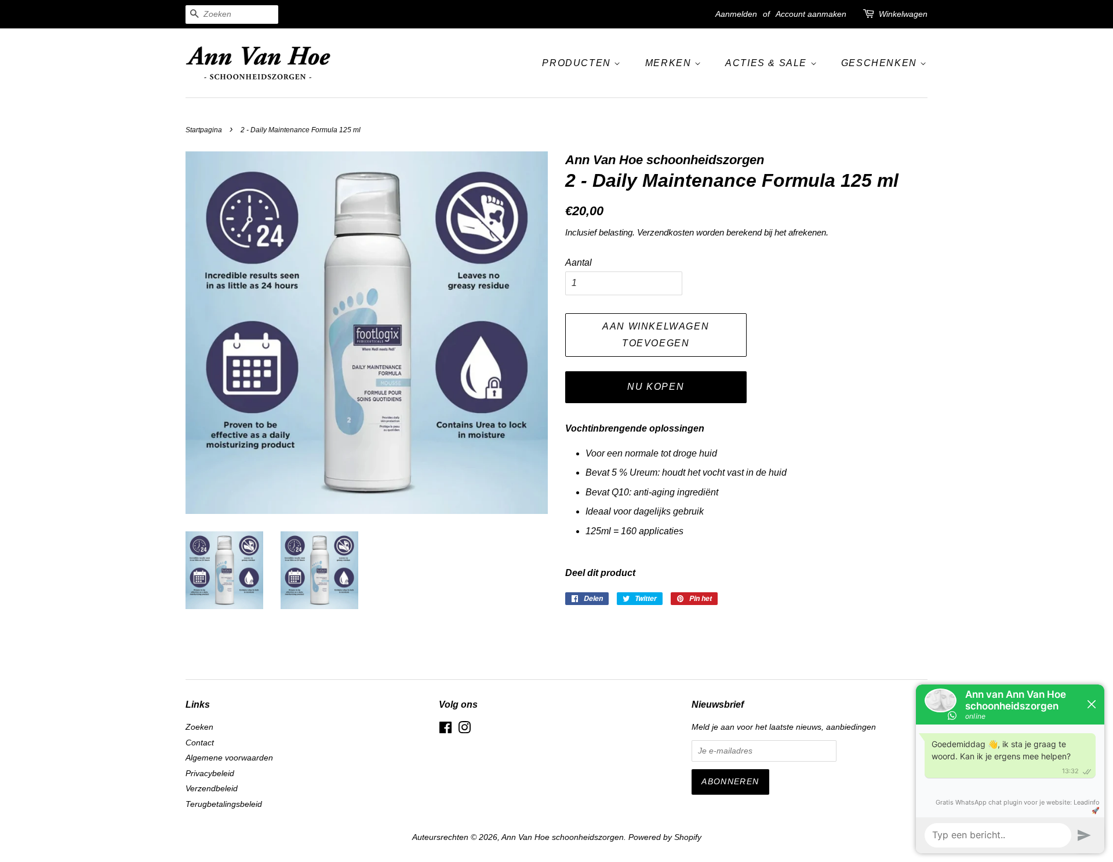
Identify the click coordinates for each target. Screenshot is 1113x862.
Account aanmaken (811, 14)
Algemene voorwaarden (229, 758)
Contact (200, 742)
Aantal (578, 262)
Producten (578, 63)
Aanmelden (736, 14)
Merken (669, 63)
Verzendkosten (665, 232)
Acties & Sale (767, 63)
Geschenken (881, 63)
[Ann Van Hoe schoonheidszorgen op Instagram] (464, 730)
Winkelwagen (903, 14)
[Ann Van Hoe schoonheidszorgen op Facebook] (445, 730)
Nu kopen (655, 387)
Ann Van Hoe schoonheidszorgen (562, 837)
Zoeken (199, 727)
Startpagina (204, 130)
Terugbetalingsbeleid (224, 804)
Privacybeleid (210, 773)
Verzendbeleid (212, 788)
